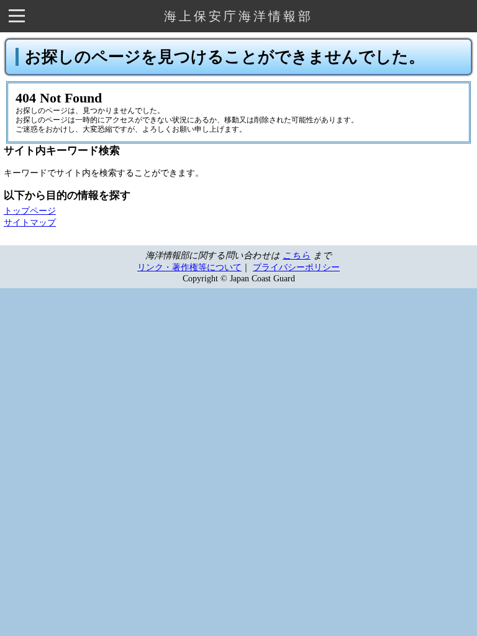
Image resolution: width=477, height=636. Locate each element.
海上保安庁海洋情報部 (238, 16)
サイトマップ (30, 222)
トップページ (30, 211)
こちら (297, 255)
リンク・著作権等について (189, 267)
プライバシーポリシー (296, 267)
